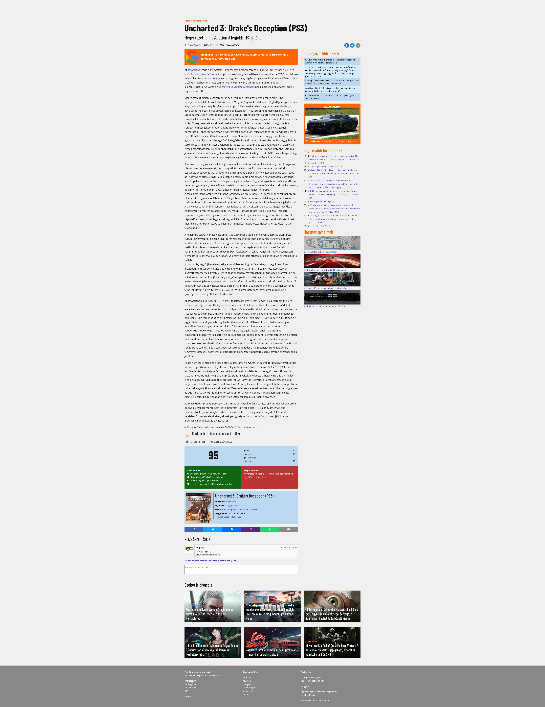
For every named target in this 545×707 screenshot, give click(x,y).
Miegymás (305, 686)
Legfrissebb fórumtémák (323, 150)
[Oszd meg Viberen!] (250, 529)
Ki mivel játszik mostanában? (322, 166)
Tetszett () (197, 441)
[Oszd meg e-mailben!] (358, 45)
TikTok (246, 694)
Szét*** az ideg (316, 226)
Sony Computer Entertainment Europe (239, 509)
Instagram (247, 684)
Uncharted (194, 70)
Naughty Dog (232, 505)
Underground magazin (311, 677)
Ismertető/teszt (196, 21)
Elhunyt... (313, 163)
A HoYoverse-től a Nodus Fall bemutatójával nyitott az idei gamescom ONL (331, 97)
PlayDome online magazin (198, 672)
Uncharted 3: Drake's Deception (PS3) (244, 495)
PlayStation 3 (231, 501)
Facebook (247, 677)
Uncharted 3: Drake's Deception (236, 86)
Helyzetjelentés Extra (319, 201)
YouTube (247, 680)
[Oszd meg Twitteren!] (352, 45)
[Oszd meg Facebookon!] (346, 45)
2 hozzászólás (231, 44)
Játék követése (222, 441)
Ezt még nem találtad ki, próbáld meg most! (332, 141)
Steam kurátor (249, 691)
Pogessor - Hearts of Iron (312, 680)
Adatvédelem (191, 687)
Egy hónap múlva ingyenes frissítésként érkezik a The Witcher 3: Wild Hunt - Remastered (331, 61)
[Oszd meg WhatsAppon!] (269, 529)
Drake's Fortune (209, 74)
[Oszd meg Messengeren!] (231, 529)
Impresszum (190, 680)
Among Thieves (213, 78)
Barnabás (195, 44)
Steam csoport (249, 687)
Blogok (188, 696)
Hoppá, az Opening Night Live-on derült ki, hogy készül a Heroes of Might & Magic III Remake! (331, 82)
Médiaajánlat (190, 684)
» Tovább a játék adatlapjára (228, 517)
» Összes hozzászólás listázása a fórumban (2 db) (211, 560)
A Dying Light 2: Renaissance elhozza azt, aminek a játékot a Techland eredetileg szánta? (330, 89)
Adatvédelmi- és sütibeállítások (315, 700)
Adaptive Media (308, 695)
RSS (186, 691)
